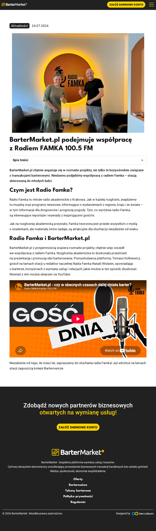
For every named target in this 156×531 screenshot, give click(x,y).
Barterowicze (78, 485)
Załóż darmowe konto (126, 5)
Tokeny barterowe (78, 490)
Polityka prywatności (78, 496)
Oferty (78, 479)
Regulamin (78, 502)
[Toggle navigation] (151, 5)
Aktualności (19, 26)
